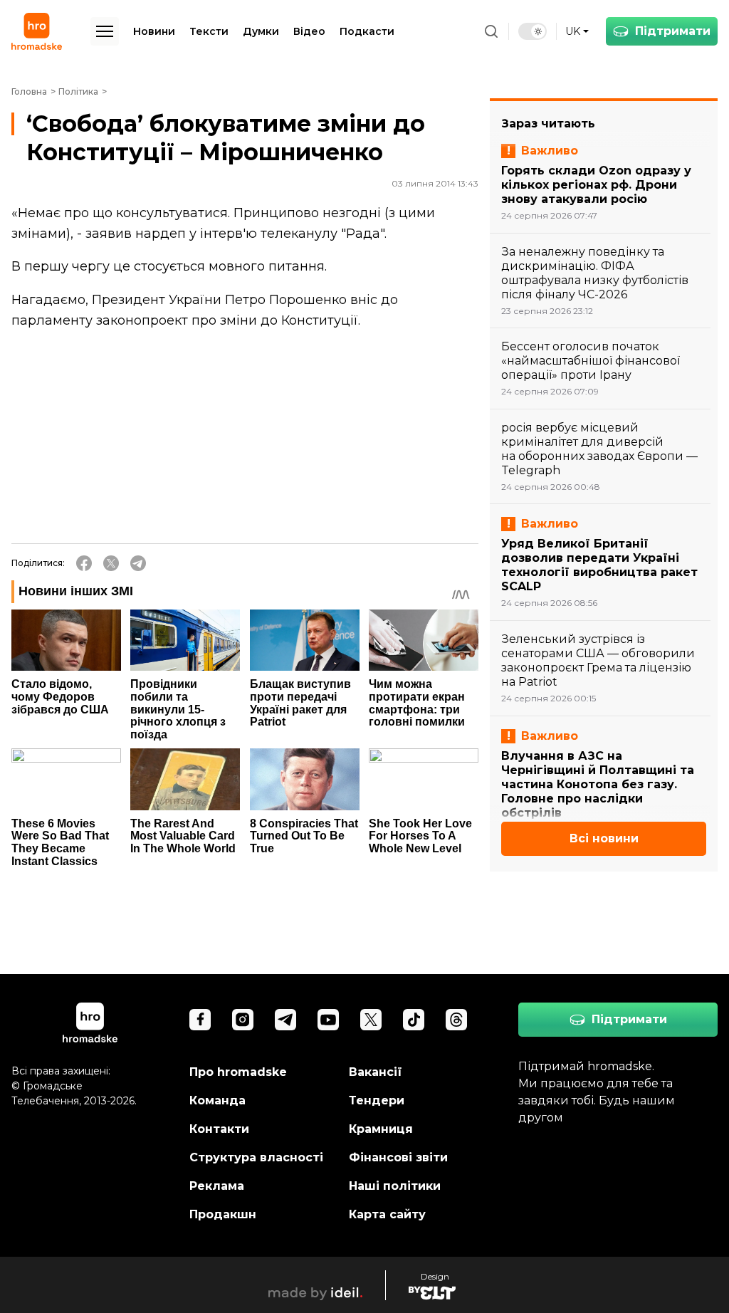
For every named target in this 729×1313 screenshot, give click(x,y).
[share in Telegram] (138, 563)
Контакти (219, 1129)
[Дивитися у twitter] (371, 1019)
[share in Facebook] (84, 563)
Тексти (209, 31)
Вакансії (375, 1072)
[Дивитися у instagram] (242, 1019)
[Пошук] (491, 31)
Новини (154, 31)
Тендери (376, 1100)
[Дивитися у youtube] (328, 1019)
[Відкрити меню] (104, 31)
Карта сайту (387, 1214)
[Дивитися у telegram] (285, 1019)
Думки (261, 31)
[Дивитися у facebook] (200, 1019)
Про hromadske (238, 1072)
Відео (309, 31)
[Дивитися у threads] (456, 1019)
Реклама (216, 1186)
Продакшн (222, 1214)
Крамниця (381, 1129)
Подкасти (367, 31)
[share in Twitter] (111, 563)
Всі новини (604, 838)
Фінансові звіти (398, 1157)
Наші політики (395, 1186)
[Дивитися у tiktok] (413, 1019)
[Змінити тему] (532, 31)
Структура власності (256, 1157)
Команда (217, 1100)
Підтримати (672, 31)
